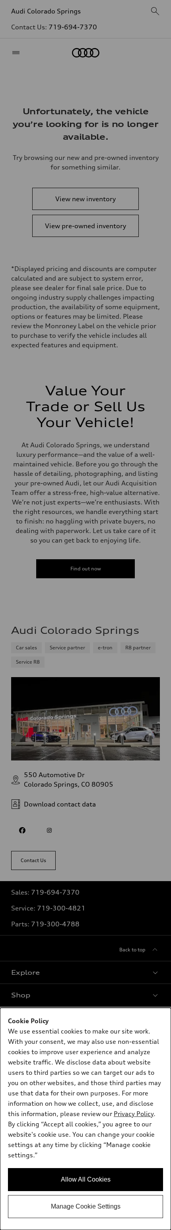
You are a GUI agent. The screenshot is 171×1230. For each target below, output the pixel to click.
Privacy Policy (134, 1114)
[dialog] (85, 1119)
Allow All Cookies (86, 1179)
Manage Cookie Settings (85, 1206)
